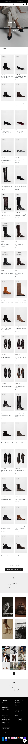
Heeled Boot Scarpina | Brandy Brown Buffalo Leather (20, 528)
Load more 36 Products (14, 569)
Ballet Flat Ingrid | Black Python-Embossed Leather (6, 385)
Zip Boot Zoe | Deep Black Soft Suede (7, 443)
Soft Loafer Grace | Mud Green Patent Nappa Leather (6, 357)
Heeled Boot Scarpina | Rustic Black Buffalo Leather (6, 528)
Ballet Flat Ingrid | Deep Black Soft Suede (6, 471)
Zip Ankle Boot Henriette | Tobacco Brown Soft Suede (20, 329)
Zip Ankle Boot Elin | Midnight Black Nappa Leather (6, 415)
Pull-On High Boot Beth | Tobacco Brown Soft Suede (20, 301)
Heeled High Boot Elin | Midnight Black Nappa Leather (20, 415)
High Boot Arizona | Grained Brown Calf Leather (19, 244)
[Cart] (25, 4)
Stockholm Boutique (5, 705)
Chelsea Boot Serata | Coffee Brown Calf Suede (20, 556)
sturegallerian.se (4, 724)
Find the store (17, 707)
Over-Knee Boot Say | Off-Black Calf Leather (7, 187)
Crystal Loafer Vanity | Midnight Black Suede (6, 159)
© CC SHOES (8, 732)
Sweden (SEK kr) (5, 728)
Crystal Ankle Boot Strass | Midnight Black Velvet (20, 187)
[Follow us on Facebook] (16, 719)
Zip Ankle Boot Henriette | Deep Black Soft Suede (7, 329)
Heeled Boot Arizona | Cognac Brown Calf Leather (7, 301)
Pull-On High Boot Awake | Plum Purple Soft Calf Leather (7, 216)
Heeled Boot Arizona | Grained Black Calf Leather (7, 272)
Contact (3, 702)
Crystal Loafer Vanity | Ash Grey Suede (21, 159)
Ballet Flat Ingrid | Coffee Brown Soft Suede (20, 471)
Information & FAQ (5, 707)
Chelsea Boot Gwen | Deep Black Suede (7, 104)
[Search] (4, 4)
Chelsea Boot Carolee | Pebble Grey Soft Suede (20, 498)
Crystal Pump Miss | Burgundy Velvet (19, 132)
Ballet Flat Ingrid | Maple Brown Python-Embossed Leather (20, 386)
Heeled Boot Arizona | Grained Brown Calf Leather (19, 273)
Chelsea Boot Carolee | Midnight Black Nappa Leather (6, 499)
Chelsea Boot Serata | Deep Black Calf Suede (7, 556)
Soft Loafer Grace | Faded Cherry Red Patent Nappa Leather (20, 357)
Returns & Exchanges (5, 709)
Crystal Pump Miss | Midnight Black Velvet (6, 132)
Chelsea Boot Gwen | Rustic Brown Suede (21, 104)
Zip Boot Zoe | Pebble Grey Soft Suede (21, 443)
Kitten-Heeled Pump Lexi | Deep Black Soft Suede (20, 77)
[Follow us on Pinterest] (23, 719)
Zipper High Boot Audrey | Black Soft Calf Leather (20, 215)
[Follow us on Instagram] (19, 719)
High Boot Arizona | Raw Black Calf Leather (6, 243)
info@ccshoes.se (18, 712)
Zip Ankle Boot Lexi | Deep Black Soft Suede (7, 77)
